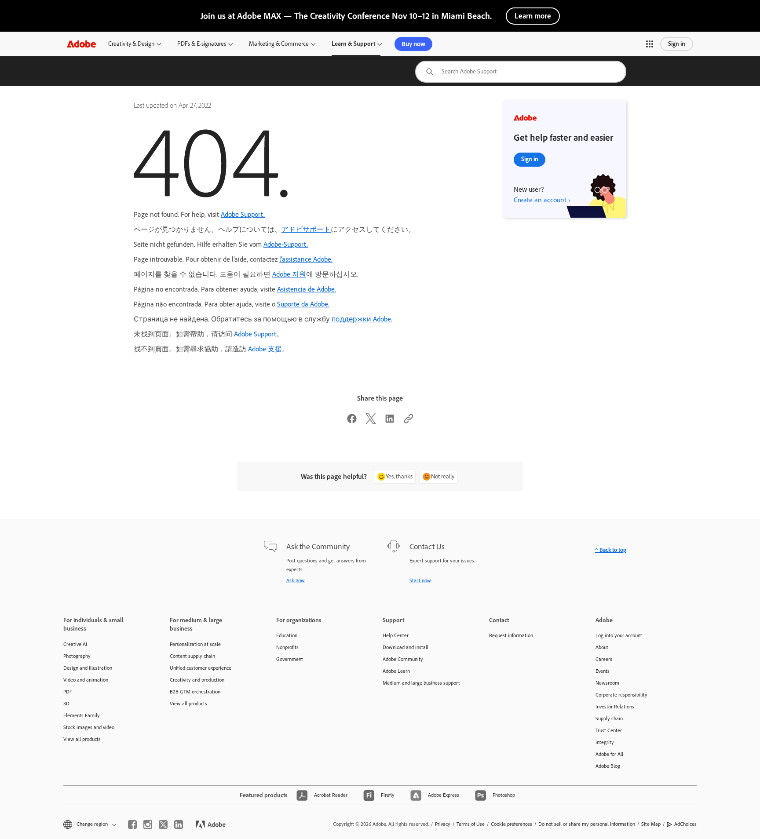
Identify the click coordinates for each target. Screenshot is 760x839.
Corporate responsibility (621, 695)
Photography (77, 656)
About (602, 647)
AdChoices (685, 824)
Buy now (413, 44)
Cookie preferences (511, 824)
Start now (420, 580)
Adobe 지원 (289, 274)
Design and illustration (87, 668)
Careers (604, 659)
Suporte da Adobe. (303, 304)
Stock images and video (88, 727)
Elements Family (81, 715)
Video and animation (85, 680)
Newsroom (607, 683)
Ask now (295, 580)
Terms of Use (471, 824)
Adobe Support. (243, 214)
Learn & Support (353, 43)
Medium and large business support (421, 683)
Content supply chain (192, 656)
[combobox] (520, 72)
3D (66, 703)
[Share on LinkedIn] (389, 421)
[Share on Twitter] (370, 421)
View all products (82, 739)
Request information (511, 635)
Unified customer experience (200, 668)
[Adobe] (81, 44)
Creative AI (75, 644)
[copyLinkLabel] (408, 421)
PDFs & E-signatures (201, 43)
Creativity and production (197, 680)
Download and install (405, 647)
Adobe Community (403, 659)
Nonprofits (287, 647)
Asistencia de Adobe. (306, 289)
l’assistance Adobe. (305, 259)
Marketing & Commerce (279, 43)
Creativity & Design (131, 43)
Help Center (396, 635)
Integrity (605, 742)
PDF (67, 692)
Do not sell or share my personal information (586, 824)
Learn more (533, 15)
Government (289, 659)
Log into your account (619, 635)
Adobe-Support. (285, 244)
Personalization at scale (195, 644)
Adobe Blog (608, 766)
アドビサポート (306, 229)
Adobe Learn (396, 671)
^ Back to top (610, 550)
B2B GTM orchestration (195, 692)
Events (603, 671)
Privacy (442, 824)
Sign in (676, 43)
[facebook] (132, 824)
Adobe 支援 (265, 349)
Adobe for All (609, 754)
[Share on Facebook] (352, 421)
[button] (650, 44)
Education (286, 635)
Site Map (651, 824)
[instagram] (147, 824)
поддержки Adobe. (362, 319)
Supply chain (609, 718)
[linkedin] (178, 824)
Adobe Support (255, 334)
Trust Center (609, 730)
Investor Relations (615, 707)
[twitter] (163, 824)
